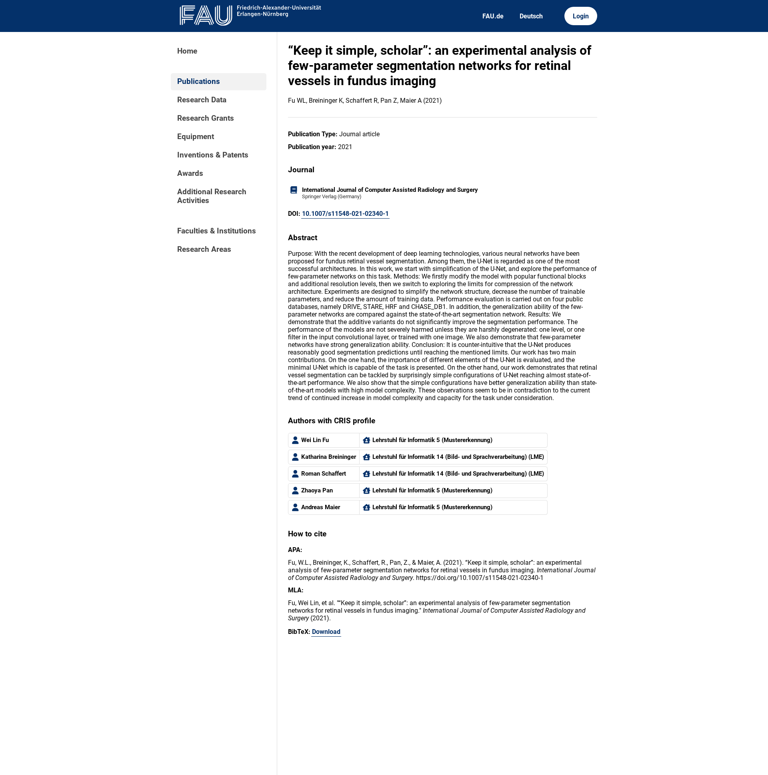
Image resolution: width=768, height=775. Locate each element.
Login (581, 16)
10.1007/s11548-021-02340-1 (345, 213)
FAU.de (493, 16)
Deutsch (531, 16)
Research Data (201, 100)
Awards (190, 173)
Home (187, 51)
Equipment (195, 136)
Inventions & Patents (212, 155)
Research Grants (205, 118)
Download (326, 632)
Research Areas (204, 249)
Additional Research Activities (211, 196)
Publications (198, 81)
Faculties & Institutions (216, 231)
